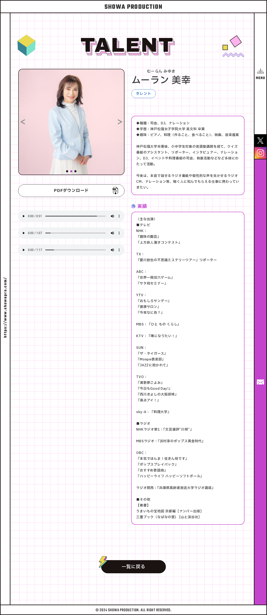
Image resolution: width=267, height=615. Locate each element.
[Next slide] (120, 122)
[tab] (67, 171)
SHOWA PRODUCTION (133, 7)
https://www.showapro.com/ (6, 307)
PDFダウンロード (71, 191)
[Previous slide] (22, 122)
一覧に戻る (133, 566)
